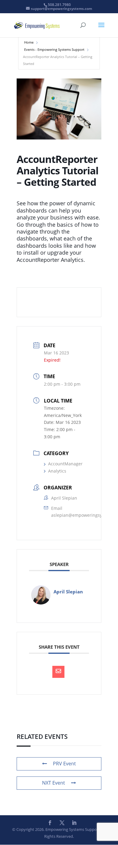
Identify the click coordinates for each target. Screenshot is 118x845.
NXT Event (53, 782)
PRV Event (64, 763)
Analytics (57, 471)
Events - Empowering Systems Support (54, 49)
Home (29, 42)
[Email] (58, 672)
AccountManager (65, 464)
